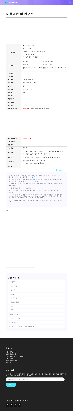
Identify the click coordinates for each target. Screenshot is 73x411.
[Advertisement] (37, 31)
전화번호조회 (9, 358)
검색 (9, 385)
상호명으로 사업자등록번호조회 (15, 356)
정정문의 (61, 170)
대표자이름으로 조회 (11, 360)
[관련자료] (33, 177)
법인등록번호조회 (11, 354)
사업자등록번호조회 (11, 352)
